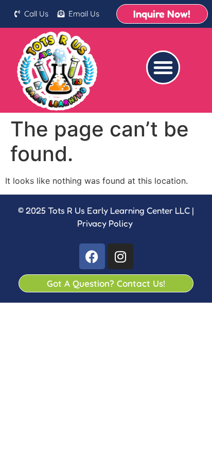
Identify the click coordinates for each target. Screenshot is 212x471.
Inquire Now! (161, 14)
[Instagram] (120, 256)
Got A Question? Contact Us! (106, 283)
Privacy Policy (105, 223)
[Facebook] (92, 256)
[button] (163, 67)
